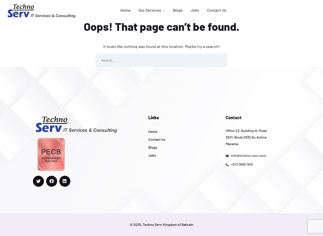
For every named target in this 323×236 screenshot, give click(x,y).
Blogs (178, 10)
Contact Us (216, 10)
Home (125, 10)
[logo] (41, 10)
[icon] (38, 181)
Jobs (195, 10)
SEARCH (221, 60)
